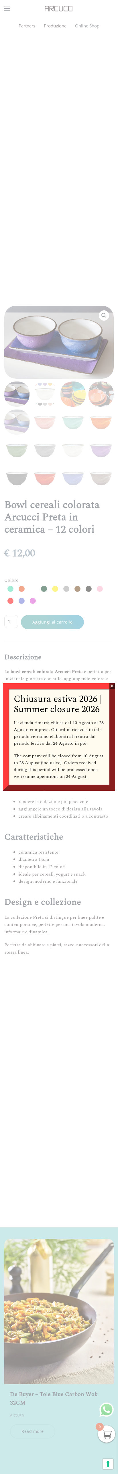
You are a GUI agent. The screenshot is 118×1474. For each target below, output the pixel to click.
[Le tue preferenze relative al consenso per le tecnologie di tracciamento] (108, 1464)
